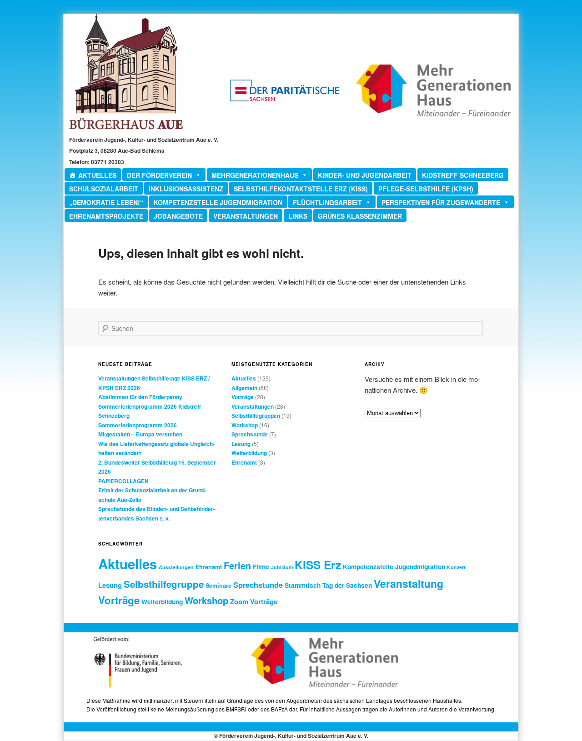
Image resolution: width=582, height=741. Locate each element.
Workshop (244, 425)
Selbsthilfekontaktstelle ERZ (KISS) (301, 188)
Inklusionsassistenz (186, 188)
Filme (261, 566)
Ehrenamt (244, 462)
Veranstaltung (408, 583)
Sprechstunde (249, 434)
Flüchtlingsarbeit (327, 202)
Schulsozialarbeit (103, 188)
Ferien (237, 565)
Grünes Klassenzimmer (360, 215)
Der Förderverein (159, 175)
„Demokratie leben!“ (106, 202)
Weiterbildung (249, 453)
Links (297, 215)
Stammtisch (303, 585)
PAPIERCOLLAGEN (123, 481)
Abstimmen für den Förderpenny (140, 397)
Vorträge (242, 397)
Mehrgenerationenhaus (254, 175)
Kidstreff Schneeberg (463, 175)
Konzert (456, 567)
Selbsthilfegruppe (164, 584)
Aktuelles (97, 175)
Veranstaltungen (245, 215)
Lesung (241, 444)
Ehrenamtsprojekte (106, 215)
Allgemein (244, 388)
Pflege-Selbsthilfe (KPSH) (425, 188)
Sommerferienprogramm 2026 (137, 425)
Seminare (218, 585)
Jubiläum (282, 567)
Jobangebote (178, 215)
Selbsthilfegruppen (255, 415)
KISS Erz (318, 564)
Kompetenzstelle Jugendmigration (218, 202)
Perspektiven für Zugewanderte (440, 202)
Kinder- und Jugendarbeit (364, 175)
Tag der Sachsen (347, 585)
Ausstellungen (176, 567)
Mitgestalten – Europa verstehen (140, 434)
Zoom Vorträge (253, 601)
